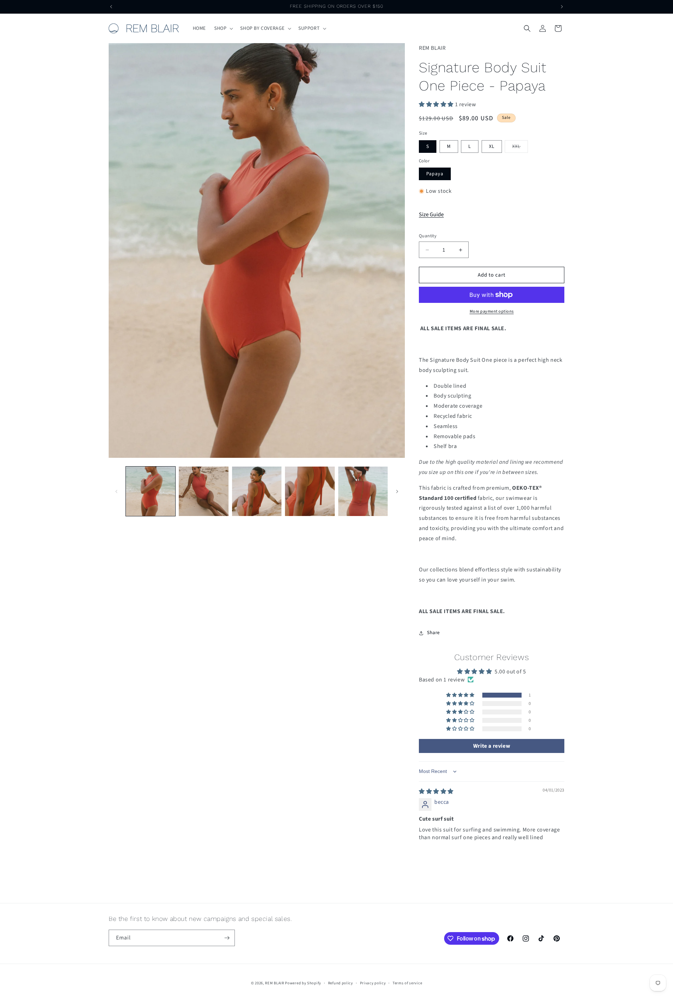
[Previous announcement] (111, 6)
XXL (520, 148)
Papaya (434, 173)
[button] (223, 28)
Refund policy (340, 983)
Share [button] (433, 632)
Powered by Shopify (303, 983)
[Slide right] (397, 491)
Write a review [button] (491, 746)
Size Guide (431, 214)
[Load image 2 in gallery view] (203, 491)
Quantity (427, 236)
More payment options (492, 311)
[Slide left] (116, 491)
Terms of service (407, 983)
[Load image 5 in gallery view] (363, 491)
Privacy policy (373, 983)
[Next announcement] (562, 6)
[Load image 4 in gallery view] (309, 491)
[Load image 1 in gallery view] (150, 491)
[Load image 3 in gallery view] (256, 491)
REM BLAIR (274, 983)
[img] (436, 791)
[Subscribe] (226, 938)
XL (492, 146)
